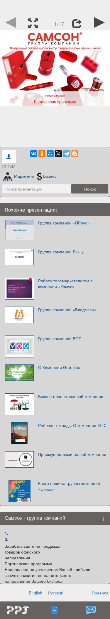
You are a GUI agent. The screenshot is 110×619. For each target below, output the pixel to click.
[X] (58, 153)
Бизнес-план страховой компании (70, 396)
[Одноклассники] (41, 153)
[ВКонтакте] (33, 153)
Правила (100, 593)
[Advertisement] (55, 7)
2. (6, 539)
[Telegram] (66, 153)
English (35, 593)
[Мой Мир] (50, 153)
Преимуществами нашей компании (72, 454)
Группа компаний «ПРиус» (63, 223)
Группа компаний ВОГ (59, 338)
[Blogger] (74, 153)
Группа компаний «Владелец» (67, 309)
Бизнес (50, 176)
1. (6, 533)
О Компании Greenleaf (60, 367)
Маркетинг (24, 176)
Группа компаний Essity (61, 252)
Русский (55, 593)
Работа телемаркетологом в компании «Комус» (65, 283)
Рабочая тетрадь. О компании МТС (72, 425)
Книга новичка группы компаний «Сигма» (69, 486)
